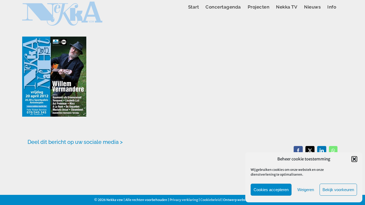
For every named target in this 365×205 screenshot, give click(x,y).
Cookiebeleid (210, 200)
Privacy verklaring (184, 200)
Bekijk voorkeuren (338, 189)
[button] (354, 159)
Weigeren (305, 189)
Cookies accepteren (271, 189)
